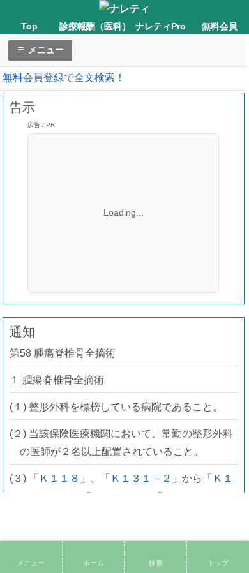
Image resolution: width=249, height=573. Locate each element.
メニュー (45, 50)
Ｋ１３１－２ (141, 478)
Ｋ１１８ (59, 478)
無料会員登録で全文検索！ (64, 77)
